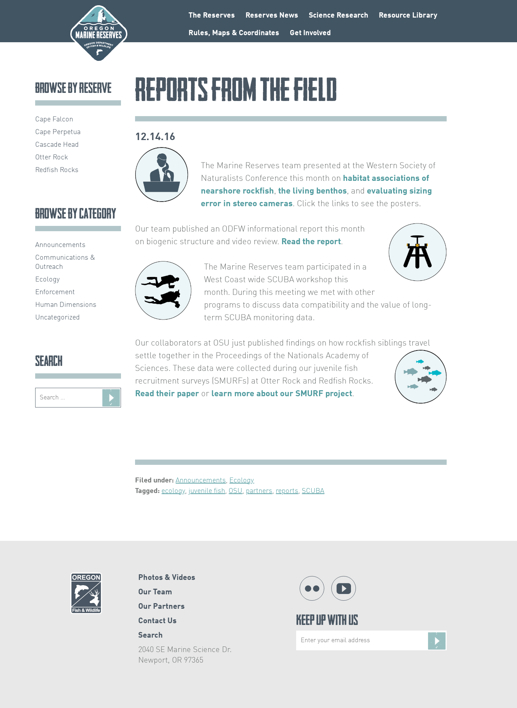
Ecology (241, 480)
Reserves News (271, 15)
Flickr (312, 588)
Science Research (338, 15)
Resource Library (408, 15)
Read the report (311, 242)
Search (150, 635)
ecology (173, 491)
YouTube (343, 588)
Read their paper (167, 394)
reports (287, 491)
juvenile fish (207, 491)
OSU (235, 491)
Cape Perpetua (58, 132)
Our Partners (161, 607)
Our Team (155, 592)
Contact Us (157, 621)
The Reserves (212, 15)
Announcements (200, 480)
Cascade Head (57, 144)
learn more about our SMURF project (281, 394)
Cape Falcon (54, 119)
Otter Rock (51, 157)
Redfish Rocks (56, 170)
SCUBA (313, 491)
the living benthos (312, 191)
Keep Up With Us (327, 621)
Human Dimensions (65, 305)
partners (259, 491)
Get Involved (310, 33)
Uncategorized (57, 317)
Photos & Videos (166, 578)
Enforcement (55, 292)
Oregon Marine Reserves (98, 33)
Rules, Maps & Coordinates (234, 33)
